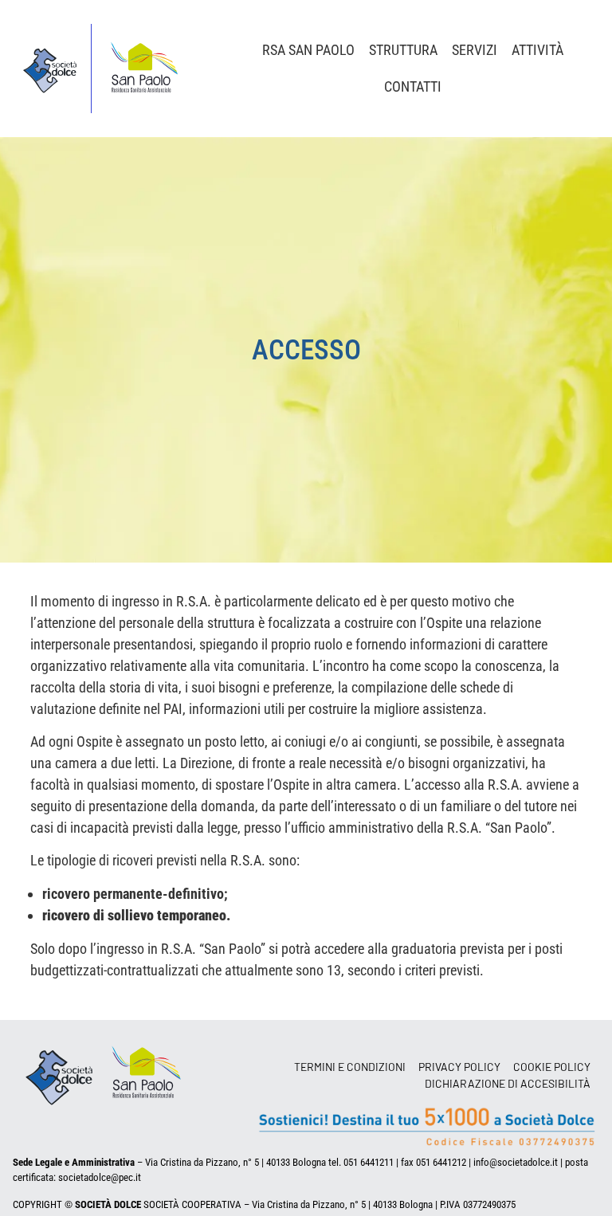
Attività (537, 49)
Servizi (474, 49)
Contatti (412, 86)
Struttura (403, 49)
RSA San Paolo (308, 49)
